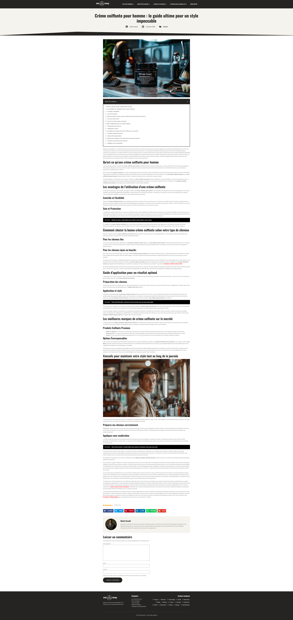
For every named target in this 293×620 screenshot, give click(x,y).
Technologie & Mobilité (177, 4)
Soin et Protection (112, 114)
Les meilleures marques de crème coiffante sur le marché (122, 131)
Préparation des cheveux (114, 126)
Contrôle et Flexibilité (113, 111)
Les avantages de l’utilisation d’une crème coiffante (120, 109)
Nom (104, 563)
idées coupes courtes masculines (120, 487)
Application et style (113, 128)
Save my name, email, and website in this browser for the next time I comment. (125, 575)
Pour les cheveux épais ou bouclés (117, 121)
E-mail (105, 569)
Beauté (165, 26)
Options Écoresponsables (114, 136)
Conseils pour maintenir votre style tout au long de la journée (123, 138)
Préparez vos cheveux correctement (117, 141)
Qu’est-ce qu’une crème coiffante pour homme (119, 106)
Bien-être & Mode (142, 4)
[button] (187, 101)
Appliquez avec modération (115, 143)
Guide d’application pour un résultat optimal (118, 123)
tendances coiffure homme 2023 (173, 264)
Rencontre (193, 4)
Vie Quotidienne (127, 4)
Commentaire (107, 543)
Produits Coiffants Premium (115, 133)
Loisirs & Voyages (159, 4)
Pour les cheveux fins (113, 119)
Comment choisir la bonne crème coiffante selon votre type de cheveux (125, 116)
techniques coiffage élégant (110, 497)
